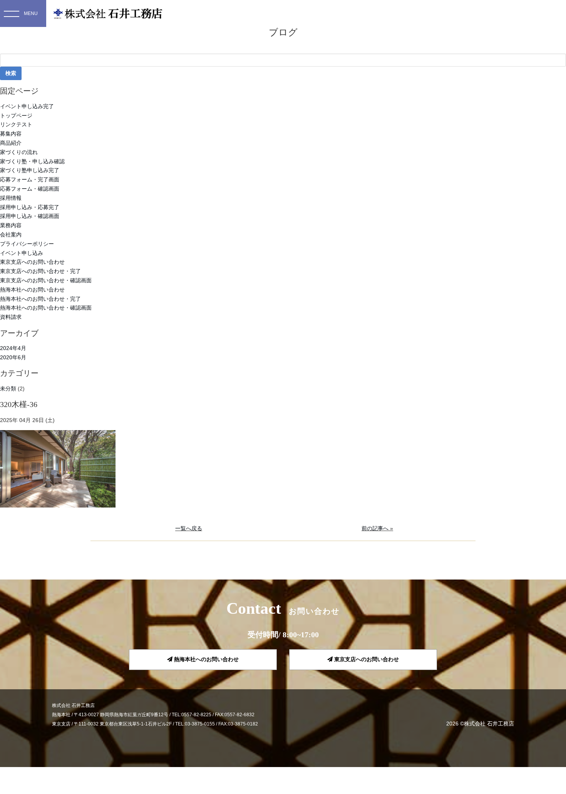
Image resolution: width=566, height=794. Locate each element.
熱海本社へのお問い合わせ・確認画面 (46, 308)
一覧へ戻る (188, 528)
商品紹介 (11, 143)
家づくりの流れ (19, 152)
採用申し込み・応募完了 (29, 207)
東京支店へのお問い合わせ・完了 (40, 271)
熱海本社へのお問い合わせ (32, 289)
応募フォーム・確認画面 (29, 189)
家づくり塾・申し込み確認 (32, 161)
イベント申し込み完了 (27, 106)
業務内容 (11, 225)
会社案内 (11, 234)
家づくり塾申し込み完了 (29, 170)
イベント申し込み (21, 253)
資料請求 (11, 317)
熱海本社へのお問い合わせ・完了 (40, 299)
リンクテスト (16, 124)
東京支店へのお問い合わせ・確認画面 (46, 280)
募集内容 (11, 134)
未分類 (8, 388)
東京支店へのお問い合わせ (32, 262)
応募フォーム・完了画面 (29, 179)
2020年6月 (13, 357)
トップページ (16, 115)
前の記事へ (375, 528)
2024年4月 (13, 348)
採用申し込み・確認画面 (29, 216)
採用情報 (11, 198)
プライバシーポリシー (27, 244)
